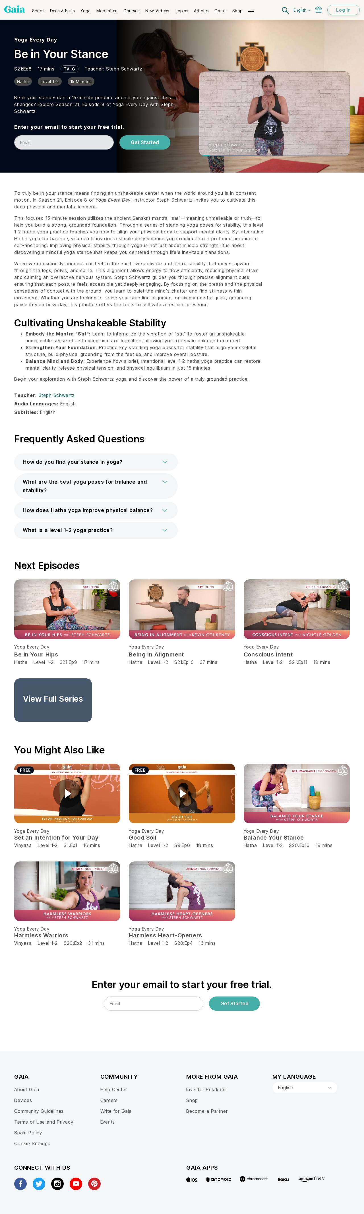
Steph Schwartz (124, 69)
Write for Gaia (116, 1111)
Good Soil (142, 837)
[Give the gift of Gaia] (318, 10)
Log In (343, 10)
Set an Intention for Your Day (56, 837)
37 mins (209, 662)
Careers (109, 1100)
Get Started (145, 142)
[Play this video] (67, 793)
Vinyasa (23, 845)
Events (107, 1122)
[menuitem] (38, 9)
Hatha (21, 662)
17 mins (91, 662)
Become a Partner (207, 1111)
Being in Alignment (156, 654)
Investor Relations (206, 1089)
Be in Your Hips (36, 654)
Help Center (113, 1089)
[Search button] (285, 10)
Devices (23, 1100)
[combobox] (304, 1087)
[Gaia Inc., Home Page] (14, 9)
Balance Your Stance (274, 837)
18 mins (204, 845)
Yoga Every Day (35, 40)
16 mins (91, 845)
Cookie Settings (32, 1143)
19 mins (321, 662)
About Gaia (26, 1089)
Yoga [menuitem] (85, 10)
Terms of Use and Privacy (43, 1122)
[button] (96, 462)
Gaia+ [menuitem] (220, 10)
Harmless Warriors (41, 935)
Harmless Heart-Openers (165, 935)
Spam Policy (28, 1133)
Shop (192, 1100)
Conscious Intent (268, 654)
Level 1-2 (43, 662)
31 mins (96, 943)
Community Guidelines (39, 1111)
